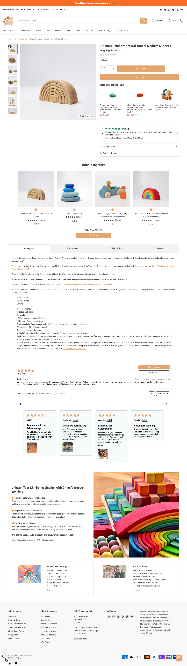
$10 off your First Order (11, 9)
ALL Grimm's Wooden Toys (57, 570)
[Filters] (152, 393)
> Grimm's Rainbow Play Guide (144, 576)
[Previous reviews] (102, 133)
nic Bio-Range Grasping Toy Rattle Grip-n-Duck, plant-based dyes (167, 106)
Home (10, 39)
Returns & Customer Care (17, 624)
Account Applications (49, 624)
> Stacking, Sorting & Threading (58, 583)
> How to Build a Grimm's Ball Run (145, 583)
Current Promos (9, 30)
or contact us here (80, 639)
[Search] (143, 21)
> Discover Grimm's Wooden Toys (145, 570)
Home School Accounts (50, 631)
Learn (78, 30)
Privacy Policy (13, 635)
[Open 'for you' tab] (179, 658)
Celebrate (89, 30)
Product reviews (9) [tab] (26, 394)
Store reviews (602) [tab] (44, 394)
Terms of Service (14, 638)
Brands (39, 30)
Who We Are (45, 616)
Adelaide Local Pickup (16, 631)
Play (48, 30)
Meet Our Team (46, 620)
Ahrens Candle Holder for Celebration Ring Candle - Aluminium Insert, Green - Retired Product (111, 108)
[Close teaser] (16, 662)
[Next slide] (175, 85)
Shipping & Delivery (43, 9)
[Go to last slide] (168, 85)
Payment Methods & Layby (17, 627)
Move (57, 30)
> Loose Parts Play (54, 586)
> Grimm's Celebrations (55, 573)
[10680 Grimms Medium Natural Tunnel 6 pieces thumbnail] (12, 49)
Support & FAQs (122, 30)
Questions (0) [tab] (59, 394)
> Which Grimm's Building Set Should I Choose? (150, 579)
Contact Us (64, 9)
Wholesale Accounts (48, 635)
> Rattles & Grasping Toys (56, 576)
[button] (106, 50)
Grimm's (160, 248)
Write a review (154, 367)
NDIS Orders (45, 642)
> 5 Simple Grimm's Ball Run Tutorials (146, 586)
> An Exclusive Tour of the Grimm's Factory (148, 573)
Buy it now (140, 77)
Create (68, 30)
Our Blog (55, 9)
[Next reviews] (177, 133)
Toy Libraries (45, 638)
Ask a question (154, 372)
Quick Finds (26, 30)
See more (50, 590)
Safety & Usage (117, 248)
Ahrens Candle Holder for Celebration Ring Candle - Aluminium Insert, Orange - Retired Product (139, 108)
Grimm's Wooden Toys (111, 55)
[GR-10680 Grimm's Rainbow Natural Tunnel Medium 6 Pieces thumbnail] (12, 70)
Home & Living (105, 30)
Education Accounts (48, 627)
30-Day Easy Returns (27, 9)
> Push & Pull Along (54, 579)
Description (29, 248)
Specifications (72, 248)
